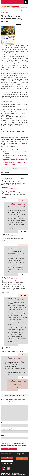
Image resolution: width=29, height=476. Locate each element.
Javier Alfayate (4, 12)
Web (2, 435)
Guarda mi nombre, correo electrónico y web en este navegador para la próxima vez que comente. (13, 444)
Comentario (4, 404)
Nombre (3, 423)
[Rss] (22, 458)
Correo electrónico (6, 429)
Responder (23, 200)
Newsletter (7, 458)
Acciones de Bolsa (11, 2)
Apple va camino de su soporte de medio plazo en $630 (14, 163)
